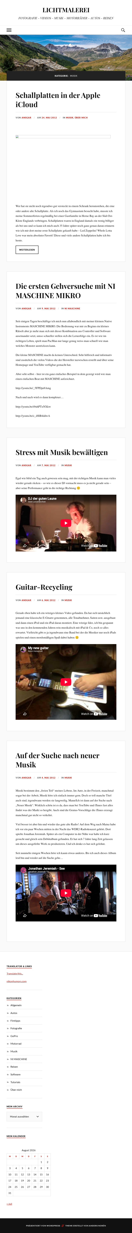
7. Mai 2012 (49, 465)
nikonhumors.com (17, 981)
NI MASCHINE (72, 308)
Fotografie (16, 1028)
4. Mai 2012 (49, 777)
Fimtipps (15, 1020)
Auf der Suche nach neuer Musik (57, 759)
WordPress (53, 1225)
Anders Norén (97, 1225)
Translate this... (15, 973)
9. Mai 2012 (49, 308)
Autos (13, 1012)
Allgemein (16, 1005)
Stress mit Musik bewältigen (62, 452)
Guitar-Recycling (44, 586)
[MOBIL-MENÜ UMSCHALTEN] (9, 30)
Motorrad (15, 1043)
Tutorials (15, 1082)
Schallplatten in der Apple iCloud (58, 99)
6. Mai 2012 (49, 600)
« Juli (9, 1203)
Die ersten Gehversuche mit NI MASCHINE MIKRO (65, 290)
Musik (69, 117)
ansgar (26, 117)
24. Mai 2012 (49, 117)
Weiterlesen (27, 249)
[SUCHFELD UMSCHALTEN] (123, 30)
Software (15, 1074)
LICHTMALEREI (66, 10)
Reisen (14, 1066)
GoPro (14, 1035)
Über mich (81, 117)
